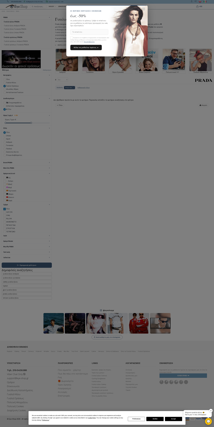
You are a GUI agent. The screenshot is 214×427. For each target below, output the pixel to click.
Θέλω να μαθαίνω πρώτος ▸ (86, 47)
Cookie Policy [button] (92, 418)
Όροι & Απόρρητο (89, 42)
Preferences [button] (45, 420)
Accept (173, 419)
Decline (155, 419)
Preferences (136, 419)
